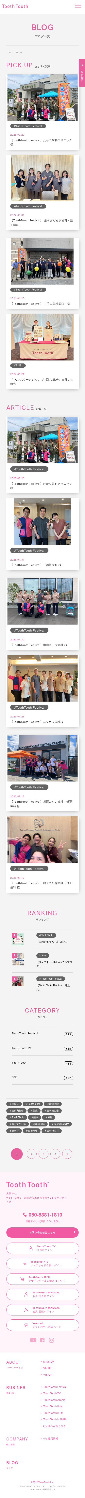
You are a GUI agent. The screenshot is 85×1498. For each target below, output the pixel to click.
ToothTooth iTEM (53, 1413)
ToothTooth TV (41, 1048)
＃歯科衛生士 (51, 1110)
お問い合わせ (81, 74)
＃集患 (34, 1110)
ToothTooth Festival (41, 1033)
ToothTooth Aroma (54, 1400)
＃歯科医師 (39, 1124)
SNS (41, 1077)
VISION (47, 1374)
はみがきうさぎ (57, 1426)
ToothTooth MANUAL (55, 1419)
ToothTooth (41, 1062)
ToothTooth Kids (52, 1406)
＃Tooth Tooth (16, 1117)
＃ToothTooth (33, 1104)
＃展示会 (14, 1130)
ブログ (12, 1465)
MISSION (48, 1361)
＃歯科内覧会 (16, 1110)
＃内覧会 (14, 1104)
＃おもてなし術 (17, 1124)
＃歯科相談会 (51, 1130)
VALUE (47, 1368)
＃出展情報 (32, 1130)
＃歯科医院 (53, 1104)
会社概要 (17, 1441)
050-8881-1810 (44, 1217)
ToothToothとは (14, 1364)
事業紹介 (16, 1390)
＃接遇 (34, 1117)
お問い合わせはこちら (42, 1232)
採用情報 (53, 1438)
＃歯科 (48, 1117)
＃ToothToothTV (60, 1124)
